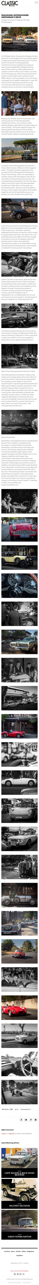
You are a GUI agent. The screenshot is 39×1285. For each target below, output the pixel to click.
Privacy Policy (27, 1282)
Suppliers (19, 1255)
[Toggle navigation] (36, 2)
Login (3, 1133)
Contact (25, 1263)
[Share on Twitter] (26, 1120)
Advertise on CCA (16, 1263)
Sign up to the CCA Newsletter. (20, 1271)
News (13, 1251)
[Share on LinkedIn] (35, 1120)
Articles (18, 1251)
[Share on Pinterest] (31, 1120)
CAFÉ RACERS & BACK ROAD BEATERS (19, 1174)
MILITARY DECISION (19, 1206)
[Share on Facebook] (21, 1120)
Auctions (7, 1251)
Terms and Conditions (14, 1282)
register (11, 1133)
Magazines (30, 1251)
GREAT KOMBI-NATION (19, 1236)
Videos (24, 1251)
